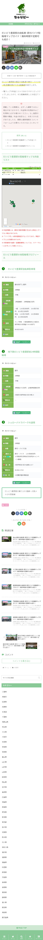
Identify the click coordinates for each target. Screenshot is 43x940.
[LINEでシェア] (16, 68)
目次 (18, 135)
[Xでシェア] (4, 68)
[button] (20, 68)
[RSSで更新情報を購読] (24, 524)
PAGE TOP (22, 927)
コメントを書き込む (21, 661)
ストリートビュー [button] (10, 277)
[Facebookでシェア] (8, 68)
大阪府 (6, 505)
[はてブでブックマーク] (12, 68)
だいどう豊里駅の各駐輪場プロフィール (21, 146)
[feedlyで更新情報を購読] (19, 524)
